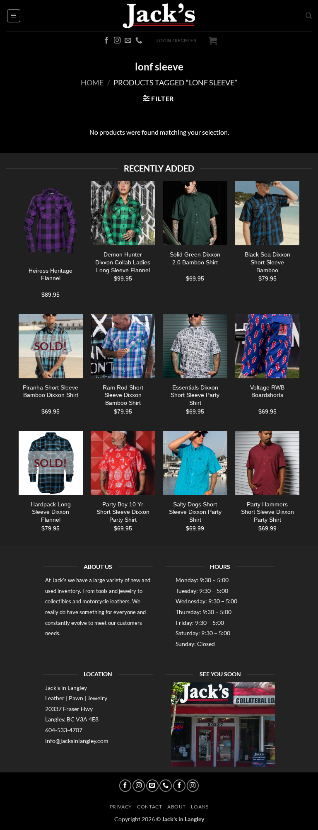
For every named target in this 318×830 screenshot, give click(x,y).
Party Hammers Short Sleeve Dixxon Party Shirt (267, 512)
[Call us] (138, 40)
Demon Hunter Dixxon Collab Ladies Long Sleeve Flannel (122, 262)
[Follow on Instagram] (117, 40)
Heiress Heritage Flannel (50, 274)
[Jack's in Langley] (159, 16)
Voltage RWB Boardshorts (267, 391)
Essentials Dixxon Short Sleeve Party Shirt (195, 395)
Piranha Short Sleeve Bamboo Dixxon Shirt (50, 391)
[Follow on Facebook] (106, 40)
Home (92, 82)
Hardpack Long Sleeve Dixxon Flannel (51, 512)
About (176, 806)
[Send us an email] (128, 40)
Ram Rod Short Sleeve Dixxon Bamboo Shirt (123, 395)
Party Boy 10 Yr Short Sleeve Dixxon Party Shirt (122, 512)
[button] (13, 15)
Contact (149, 806)
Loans (199, 806)
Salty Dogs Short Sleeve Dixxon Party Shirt (195, 512)
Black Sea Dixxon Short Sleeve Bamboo (267, 262)
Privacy (121, 806)
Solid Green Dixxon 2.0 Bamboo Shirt (195, 258)
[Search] (309, 16)
